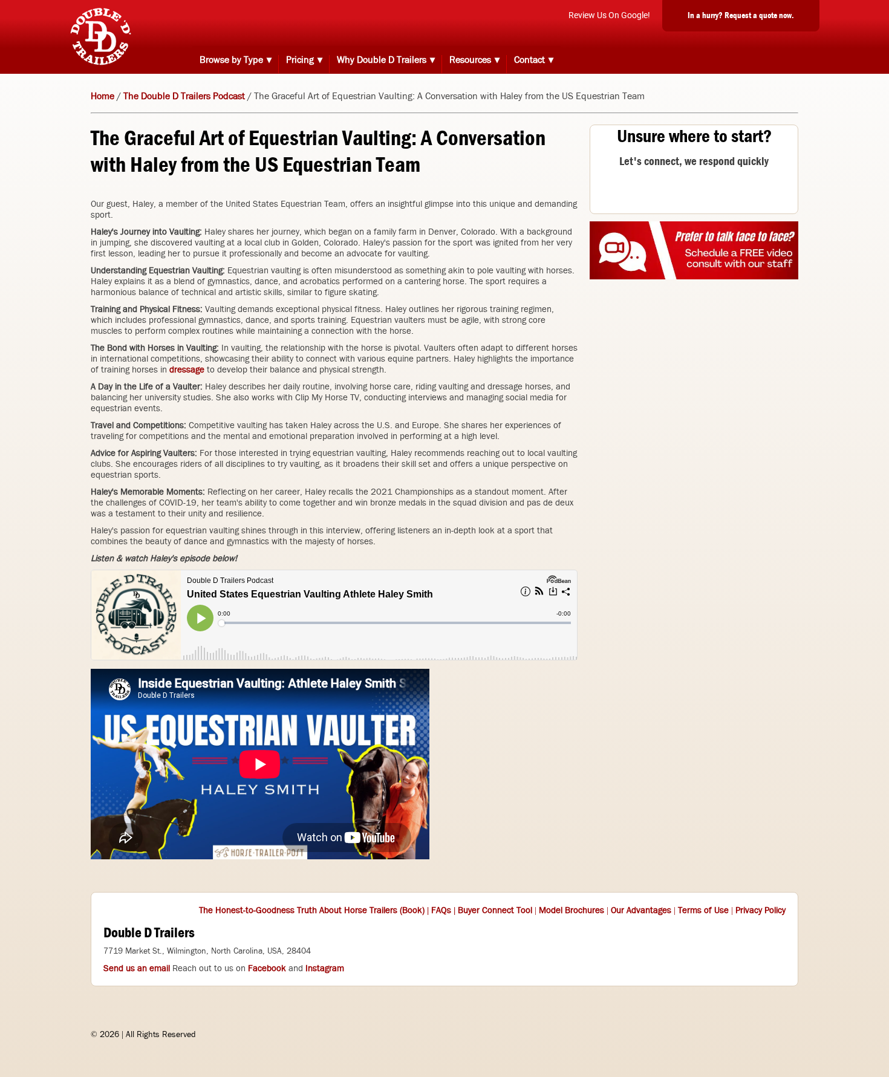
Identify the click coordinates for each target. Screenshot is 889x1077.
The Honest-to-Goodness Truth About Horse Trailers (298, 910)
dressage (186, 369)
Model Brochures (571, 910)
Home (102, 96)
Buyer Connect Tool (495, 910)
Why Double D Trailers (381, 59)
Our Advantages (641, 910)
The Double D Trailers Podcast (184, 96)
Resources (470, 59)
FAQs (441, 910)
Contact (529, 59)
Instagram (324, 968)
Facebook (267, 968)
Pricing (300, 59)
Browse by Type (231, 59)
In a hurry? (741, 15)
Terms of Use (703, 910)
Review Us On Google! (609, 15)
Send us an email (136, 968)
